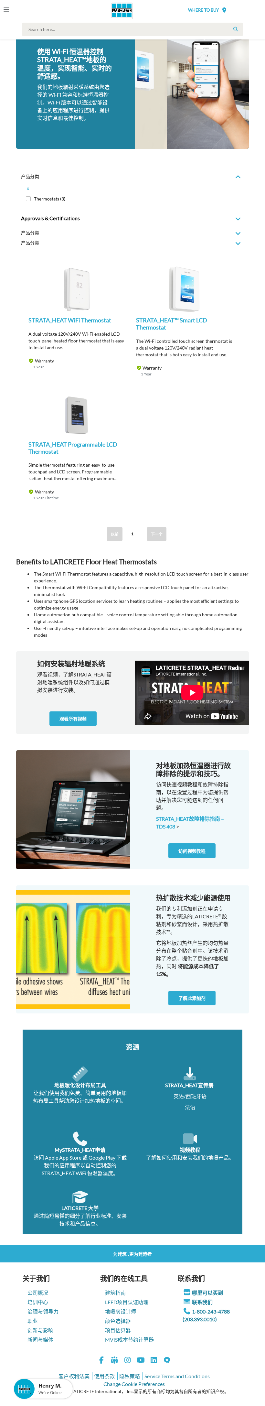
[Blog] (167, 1361)
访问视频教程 (192, 851)
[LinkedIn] (153, 1361)
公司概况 (37, 1293)
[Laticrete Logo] (120, 10)
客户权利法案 (74, 1376)
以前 (115, 534)
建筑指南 (115, 1293)
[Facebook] (101, 1361)
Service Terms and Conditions (177, 1376)
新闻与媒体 (40, 1339)
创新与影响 (40, 1330)
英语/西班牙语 (190, 1096)
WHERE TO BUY (203, 10)
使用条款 (104, 1376)
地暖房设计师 (120, 1311)
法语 (190, 1107)
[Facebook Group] (114, 1361)
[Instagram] (127, 1361)
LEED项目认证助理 (126, 1302)
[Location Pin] (224, 10)
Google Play (102, 1157)
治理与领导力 (42, 1311)
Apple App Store (63, 1157)
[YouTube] (140, 1361)
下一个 (157, 534)
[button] (76, 294)
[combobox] (134, 29)
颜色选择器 (118, 1321)
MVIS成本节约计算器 (129, 1339)
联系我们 (202, 1302)
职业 (32, 1321)
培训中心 (37, 1302)
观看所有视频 (73, 718)
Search (235, 29)
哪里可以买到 (207, 1293)
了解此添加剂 (192, 998)
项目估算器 (118, 1330)
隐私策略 (129, 1376)
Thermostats (49, 198)
